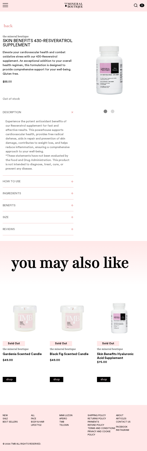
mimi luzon (65, 415)
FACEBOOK (121, 427)
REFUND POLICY (96, 425)
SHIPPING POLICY (97, 415)
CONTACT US (123, 422)
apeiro (63, 419)
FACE (33, 419)
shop (9, 379)
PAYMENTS (93, 422)
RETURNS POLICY (97, 419)
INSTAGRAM (122, 430)
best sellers (10, 422)
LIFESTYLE (36, 425)
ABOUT (120, 415)
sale (5, 419)
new (5, 415)
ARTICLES (121, 419)
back (8, 25)
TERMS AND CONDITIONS (101, 428)
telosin (64, 425)
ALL (33, 415)
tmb (61, 422)
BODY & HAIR (37, 422)
